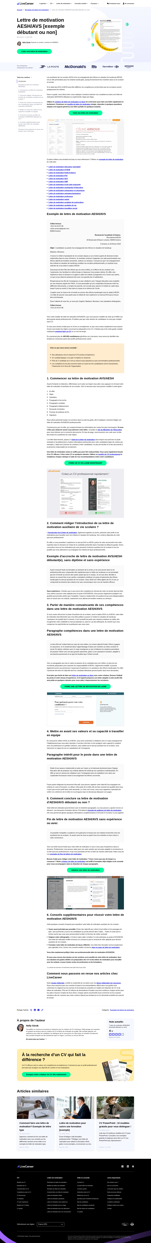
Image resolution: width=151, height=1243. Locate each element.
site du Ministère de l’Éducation (110, 430)
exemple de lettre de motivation (111, 159)
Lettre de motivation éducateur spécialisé (64, 167)
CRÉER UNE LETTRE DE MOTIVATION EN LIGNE (85, 709)
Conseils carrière (80, 3)
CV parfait (80, 1212)
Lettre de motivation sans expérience (57, 1202)
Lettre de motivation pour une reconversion (59, 1212)
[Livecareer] (25, 1166)
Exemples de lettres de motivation (122, 1010)
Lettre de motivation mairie (58, 199)
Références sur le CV (83, 1195)
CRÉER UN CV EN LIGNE (85, 493)
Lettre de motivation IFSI (57, 176)
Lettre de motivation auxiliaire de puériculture (66, 202)
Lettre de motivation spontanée (55, 1198)
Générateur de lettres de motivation (57, 1182)
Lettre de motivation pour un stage (56, 1205)
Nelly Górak (26, 42)
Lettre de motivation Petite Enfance (62, 173)
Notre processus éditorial (114, 1192)
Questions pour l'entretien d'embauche (88, 1198)
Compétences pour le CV (24, 1192)
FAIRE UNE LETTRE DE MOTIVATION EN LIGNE (85, 686)
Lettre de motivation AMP (58, 181)
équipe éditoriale (57, 983)
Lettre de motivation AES (58, 179)
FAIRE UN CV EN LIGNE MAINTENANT (85, 463)
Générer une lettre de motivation (85, 870)
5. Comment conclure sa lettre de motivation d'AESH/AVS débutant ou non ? (30, 116)
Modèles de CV (21, 1182)
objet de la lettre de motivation (83, 439)
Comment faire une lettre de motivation (58, 1192)
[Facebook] (123, 1166)
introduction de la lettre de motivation (62, 532)
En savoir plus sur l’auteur (35, 1039)
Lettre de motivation (63, 3)
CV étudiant (20, 1198)
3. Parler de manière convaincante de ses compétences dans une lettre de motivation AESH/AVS (30, 104)
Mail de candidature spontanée (86, 1205)
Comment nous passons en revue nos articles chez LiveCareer (30, 130)
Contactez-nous (114, 3)
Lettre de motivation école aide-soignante (64, 184)
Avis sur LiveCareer (112, 1185)
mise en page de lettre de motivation (106, 947)
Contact (109, 1208)
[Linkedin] (128, 1166)
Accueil (19, 10)
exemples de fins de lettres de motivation (66, 854)
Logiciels (42, 3)
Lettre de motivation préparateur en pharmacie (66, 190)
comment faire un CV (63, 331)
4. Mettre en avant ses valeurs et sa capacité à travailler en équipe (30, 110)
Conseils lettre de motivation (85, 1185)
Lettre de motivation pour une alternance (58, 1208)
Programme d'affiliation (113, 1195)
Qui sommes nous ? (112, 1182)
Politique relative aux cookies (115, 1205)
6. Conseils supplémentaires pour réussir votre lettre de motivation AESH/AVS (29, 124)
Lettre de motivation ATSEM (59, 170)
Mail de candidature (82, 1202)
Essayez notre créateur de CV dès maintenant (46, 1074)
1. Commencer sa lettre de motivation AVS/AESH (30, 91)
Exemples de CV (21, 1185)
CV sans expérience (22, 1202)
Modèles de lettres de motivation (56, 1185)
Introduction (22, 81)
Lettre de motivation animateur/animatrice (64, 193)
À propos (94, 3)
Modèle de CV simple (23, 1205)
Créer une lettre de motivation (34, 51)
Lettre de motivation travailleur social (62, 208)
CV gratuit (19, 1208)
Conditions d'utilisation (113, 1202)
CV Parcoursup (21, 1195)
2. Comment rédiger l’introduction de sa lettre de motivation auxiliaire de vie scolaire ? (30, 97)
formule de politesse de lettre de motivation (104, 810)
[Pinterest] (133, 1166)
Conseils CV (80, 1182)
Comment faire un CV (23, 1189)
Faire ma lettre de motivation (85, 113)
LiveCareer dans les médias (115, 1189)
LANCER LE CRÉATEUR (85, 137)
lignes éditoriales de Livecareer (109, 983)
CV (51, 3)
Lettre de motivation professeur (60, 196)
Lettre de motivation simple (54, 1195)
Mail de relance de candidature (86, 1208)
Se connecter (129, 3)
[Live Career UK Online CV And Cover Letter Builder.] (25, 3)
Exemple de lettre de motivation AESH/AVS (28, 85)
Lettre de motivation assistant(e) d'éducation (65, 187)
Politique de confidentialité (114, 1198)
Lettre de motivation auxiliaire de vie (62, 205)
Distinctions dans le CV (83, 1192)
